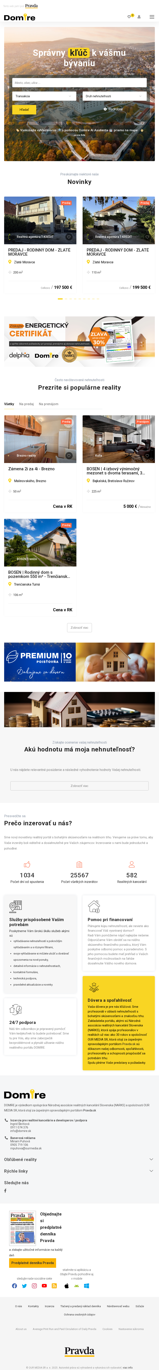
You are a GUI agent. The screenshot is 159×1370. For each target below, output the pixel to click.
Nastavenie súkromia (131, 1329)
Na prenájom (48, 404)
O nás (18, 1306)
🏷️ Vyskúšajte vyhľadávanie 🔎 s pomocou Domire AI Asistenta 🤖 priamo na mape (77, 130)
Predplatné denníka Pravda (32, 1263)
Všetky (9, 404)
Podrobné (115, 109)
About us (21, 1329)
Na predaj (26, 404)
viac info (127, 1367)
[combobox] (79, 82)
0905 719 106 (19, 1144)
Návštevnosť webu (118, 1306)
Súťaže (140, 1306)
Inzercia (49, 1306)
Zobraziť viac (79, 628)
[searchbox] (79, 82)
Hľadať (24, 110)
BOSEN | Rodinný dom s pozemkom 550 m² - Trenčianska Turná (39, 574)
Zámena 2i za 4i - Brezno (31, 469)
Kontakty (33, 1306)
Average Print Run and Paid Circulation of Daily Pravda (64, 1329)
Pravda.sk (128, 1044)
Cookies (107, 1329)
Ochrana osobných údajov (79, 1314)
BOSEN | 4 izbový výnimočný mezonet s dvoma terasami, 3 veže (114, 471)
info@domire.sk (20, 1131)
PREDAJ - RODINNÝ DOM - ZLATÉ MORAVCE (39, 252)
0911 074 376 (19, 1127)
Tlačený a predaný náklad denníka (80, 1306)
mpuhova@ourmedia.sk (26, 1148)
